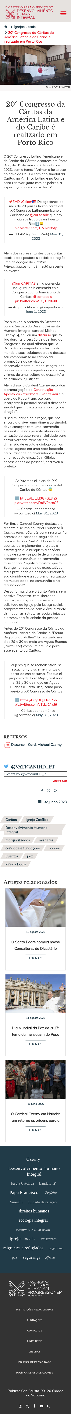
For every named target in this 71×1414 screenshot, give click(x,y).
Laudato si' (47, 1183)
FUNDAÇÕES (34, 1320)
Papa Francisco (23, 1192)
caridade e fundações (22, 847)
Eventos (11, 856)
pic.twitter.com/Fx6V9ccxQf (36, 502)
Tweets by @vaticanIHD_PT (26, 773)
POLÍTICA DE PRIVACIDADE (34, 1362)
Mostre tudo (59, 780)
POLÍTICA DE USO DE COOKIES (34, 1372)
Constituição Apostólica (31, 391)
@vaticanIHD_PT (33, 766)
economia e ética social (33, 1229)
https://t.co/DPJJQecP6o (38, 699)
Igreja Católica (37, 819)
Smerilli (16, 1202)
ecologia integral (33, 1220)
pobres (54, 847)
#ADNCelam (22, 201)
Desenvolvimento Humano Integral (26, 829)
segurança (31, 1257)
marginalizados (17, 839)
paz (30, 856)
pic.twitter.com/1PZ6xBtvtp (36, 227)
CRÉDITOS (35, 1351)
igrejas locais (15, 864)
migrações (55, 1248)
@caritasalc (39, 214)
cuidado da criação (42, 1202)
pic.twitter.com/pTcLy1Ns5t (36, 704)
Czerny (33, 1159)
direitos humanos (34, 1211)
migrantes (49, 1239)
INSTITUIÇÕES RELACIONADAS (34, 1309)
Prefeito (51, 1193)
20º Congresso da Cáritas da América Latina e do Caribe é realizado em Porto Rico (29, 37)
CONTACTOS (34, 1330)
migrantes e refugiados (23, 1248)
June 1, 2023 (36, 311)
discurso (44, 334)
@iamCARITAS (24, 283)
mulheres (46, 839)
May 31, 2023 (47, 513)
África (50, 1257)
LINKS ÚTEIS (34, 1341)
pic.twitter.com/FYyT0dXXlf (36, 300)
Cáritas (11, 819)
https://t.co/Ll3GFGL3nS (38, 498)
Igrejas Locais (25, 26)
